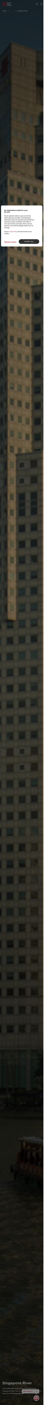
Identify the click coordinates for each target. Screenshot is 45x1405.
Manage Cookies (10, 242)
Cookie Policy (13, 231)
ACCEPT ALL (28, 241)
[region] (21, 225)
